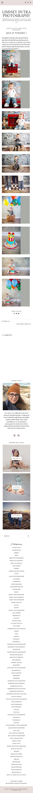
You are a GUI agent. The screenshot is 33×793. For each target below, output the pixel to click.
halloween (16, 613)
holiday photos (16, 623)
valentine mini (16, 767)
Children (16, 579)
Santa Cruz (17, 743)
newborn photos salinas (16, 688)
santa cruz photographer (16, 746)
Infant (16, 631)
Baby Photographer (16, 558)
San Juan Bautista (16, 738)
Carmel (16, 568)
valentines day (16, 769)
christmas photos (16, 586)
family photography (16, 597)
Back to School (16, 563)
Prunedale (16, 720)
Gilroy (16, 607)
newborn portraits (16, 691)
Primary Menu (1, 2)
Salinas (16, 722)
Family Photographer (16, 594)
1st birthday (16, 550)
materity (16, 639)
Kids (16, 633)
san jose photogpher (16, 733)
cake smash (16, 565)
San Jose (16, 730)
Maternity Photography (16, 647)
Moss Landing (16, 673)
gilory (16, 605)
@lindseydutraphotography (16, 783)
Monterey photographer (16, 667)
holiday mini (16, 620)
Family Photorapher (16, 599)
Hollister (16, 626)
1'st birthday (16, 547)
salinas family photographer (16, 725)
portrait (16, 712)
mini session (16, 660)
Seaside (16, 751)
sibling (16, 759)
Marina (16, 636)
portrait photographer (16, 714)
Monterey (16, 665)
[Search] (28, 536)
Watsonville (16, 772)
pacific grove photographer (16, 699)
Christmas (16, 581)
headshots (16, 615)
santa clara (16, 741)
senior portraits (16, 756)
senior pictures (16, 754)
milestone (16, 649)
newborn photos (16, 686)
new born (16, 675)
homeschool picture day (17, 628)
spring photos (16, 764)
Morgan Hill (16, 670)
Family (16, 592)
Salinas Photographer (16, 728)
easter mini (16, 589)
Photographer (16, 704)
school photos (16, 748)
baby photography (16, 560)
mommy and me (16, 662)
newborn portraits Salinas (16, 694)
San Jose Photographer (16, 735)
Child (16, 573)
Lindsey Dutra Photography (16, 14)
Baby (16, 555)
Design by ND (16, 790)
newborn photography (16, 683)
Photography (16, 707)
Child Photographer (16, 576)
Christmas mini (16, 584)
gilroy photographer (16, 610)
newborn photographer (16, 681)
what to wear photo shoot (16, 775)
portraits (16, 717)
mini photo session (16, 657)
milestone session (16, 654)
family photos (16, 602)
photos (16, 709)
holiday (16, 618)
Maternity (16, 641)
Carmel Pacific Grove (16, 571)
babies (16, 552)
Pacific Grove (16, 696)
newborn (16, 678)
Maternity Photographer (16, 644)
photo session (16, 701)
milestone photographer (16, 652)
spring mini (17, 761)
